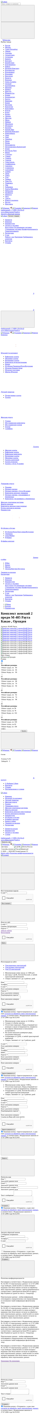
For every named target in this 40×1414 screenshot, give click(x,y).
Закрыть (4, 1158)
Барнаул (8, 59)
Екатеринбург (10, 86)
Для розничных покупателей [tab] (15, 965)
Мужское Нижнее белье (13, 368)
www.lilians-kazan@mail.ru (10, 212)
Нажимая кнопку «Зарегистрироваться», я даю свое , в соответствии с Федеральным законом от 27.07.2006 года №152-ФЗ (19, 1014)
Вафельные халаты (12, 357)
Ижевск (8, 89)
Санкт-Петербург (11, 49)
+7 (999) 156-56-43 (12, 210)
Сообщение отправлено (9, 1234)
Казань (7, 95)
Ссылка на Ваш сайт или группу (13, 1117)
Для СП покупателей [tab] (12, 969)
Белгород (8, 61)
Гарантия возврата (12, 231)
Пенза (7, 141)
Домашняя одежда (11, 806)
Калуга (7, 99)
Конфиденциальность (30, 229)
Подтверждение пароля (10, 995)
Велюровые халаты (12, 360)
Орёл (7, 137)
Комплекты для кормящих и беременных (20, 499)
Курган (7, 110)
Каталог (8, 606)
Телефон (4, 984)
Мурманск (9, 126)
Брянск (7, 66)
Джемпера (9, 534)
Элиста (7, 198)
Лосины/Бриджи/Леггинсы (15, 569)
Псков (7, 149)
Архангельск (10, 55)
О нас (7, 235)
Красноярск (9, 108)
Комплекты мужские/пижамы (16, 362)
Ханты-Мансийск (11, 189)
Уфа (6, 185)
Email (3, 1183)
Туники (8, 421)
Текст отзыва (5, 1394)
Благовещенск (10, 65)
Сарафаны (9, 428)
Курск (7, 112)
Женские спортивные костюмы (12, 502)
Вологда (8, 78)
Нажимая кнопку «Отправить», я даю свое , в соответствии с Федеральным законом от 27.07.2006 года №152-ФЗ (20, 1211)
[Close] (18, 864)
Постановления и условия (14, 789)
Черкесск (8, 194)
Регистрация (5, 932)
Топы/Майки (10, 536)
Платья (7, 427)
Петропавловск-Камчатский (15, 147)
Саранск (8, 158)
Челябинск (9, 193)
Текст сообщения (7, 1195)
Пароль (4, 928)
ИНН (3, 1052)
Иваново (8, 87)
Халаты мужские (11, 462)
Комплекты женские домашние (16, 493)
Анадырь (8, 53)
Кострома (8, 105)
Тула (6, 177)
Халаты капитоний (12, 460)
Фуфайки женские (7, 541)
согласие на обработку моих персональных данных (19, 1210)
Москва (8, 47)
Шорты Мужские (11, 372)
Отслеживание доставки (23, 227)
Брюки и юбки (10, 821)
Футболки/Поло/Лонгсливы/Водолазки (19, 532)
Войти (4, 943)
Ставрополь (9, 168)
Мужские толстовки (12, 370)
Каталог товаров (13, 216)
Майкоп (8, 122)
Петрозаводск (10, 145)
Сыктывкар (9, 170)
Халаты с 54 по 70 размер (14, 464)
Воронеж (8, 80)
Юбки (7, 563)
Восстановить (6, 903)
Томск (7, 175)
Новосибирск (10, 133)
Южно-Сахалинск (11, 200)
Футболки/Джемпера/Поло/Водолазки (19, 366)
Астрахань (9, 57)
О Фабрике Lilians (11, 783)
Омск (7, 135)
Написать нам (6, 842)
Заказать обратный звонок (10, 214)
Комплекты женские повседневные (14, 506)
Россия (7, 45)
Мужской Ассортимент (9, 353)
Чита (7, 196)
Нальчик (8, 128)
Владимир (9, 74)
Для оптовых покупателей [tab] (14, 967)
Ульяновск (9, 183)
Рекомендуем (10, 223)
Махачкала (9, 124)
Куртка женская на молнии (11, 508)
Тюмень (8, 179)
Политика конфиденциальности (21, 853)
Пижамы (8, 487)
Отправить (5, 1259)
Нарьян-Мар (9, 129)
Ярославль (9, 204)
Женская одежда (11, 802)
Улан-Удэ (8, 181)
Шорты (7, 567)
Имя (2, 982)
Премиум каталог (11, 829)
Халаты (8, 397)
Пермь (7, 143)
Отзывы (8, 243)
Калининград (10, 97)
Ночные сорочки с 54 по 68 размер (17, 491)
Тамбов (8, 172)
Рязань (7, 152)
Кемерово (8, 101)
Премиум (8, 220)
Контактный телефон (9, 1187)
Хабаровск (9, 187)
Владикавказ (9, 72)
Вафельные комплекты (13, 454)
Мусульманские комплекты (15, 423)
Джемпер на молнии (8, 572)
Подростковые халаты (13, 395)
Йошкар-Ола (9, 93)
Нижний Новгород (12, 131)
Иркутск (8, 91)
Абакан (7, 51)
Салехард (8, 154)
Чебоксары (6, 40)
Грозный (8, 84)
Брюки (7, 364)
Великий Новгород (12, 68)
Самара (7, 156)
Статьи (7, 834)
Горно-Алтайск (10, 82)
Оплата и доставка (12, 225)
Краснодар (9, 107)
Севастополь (9, 162)
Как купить (9, 227)
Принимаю (5, 1361)
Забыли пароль (6, 931)
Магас (7, 120)
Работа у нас (9, 237)
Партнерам (19, 237)
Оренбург (8, 139)
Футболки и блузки (12, 817)
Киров (7, 103)
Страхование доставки (13, 229)
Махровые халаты (11, 358)
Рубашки (8, 537)
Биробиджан (9, 63)
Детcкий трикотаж (12, 800)
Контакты (8, 241)
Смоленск (8, 166)
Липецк (8, 116)
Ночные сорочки (11, 489)
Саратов (8, 160)
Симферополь (10, 164)
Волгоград (9, 76)
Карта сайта (5, 853)
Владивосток (10, 70)
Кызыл (7, 114)
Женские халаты (11, 450)
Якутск (7, 202)
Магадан (8, 118)
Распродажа (9, 233)
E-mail (4, 893)
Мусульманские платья (13, 425)
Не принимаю (14, 1361)
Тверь (7, 173)
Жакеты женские (7, 504)
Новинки (8, 222)
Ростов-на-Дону (11, 151)
